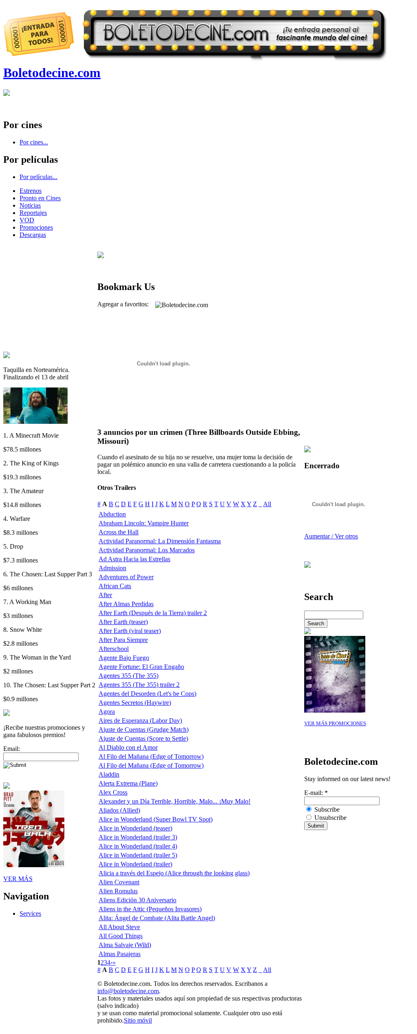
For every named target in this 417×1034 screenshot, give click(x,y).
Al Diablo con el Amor (128, 747)
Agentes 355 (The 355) (128, 675)
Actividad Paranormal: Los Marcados (147, 550)
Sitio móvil (138, 1020)
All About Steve (119, 926)
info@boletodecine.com (128, 991)
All (267, 503)
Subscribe (326, 809)
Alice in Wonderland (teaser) (135, 828)
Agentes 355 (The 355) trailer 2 (139, 684)
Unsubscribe (330, 817)
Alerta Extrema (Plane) (128, 783)
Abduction (112, 514)
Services (30, 913)
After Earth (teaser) (123, 621)
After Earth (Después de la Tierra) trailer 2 (153, 612)
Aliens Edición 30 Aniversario (137, 900)
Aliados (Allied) (119, 810)
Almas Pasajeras (119, 953)
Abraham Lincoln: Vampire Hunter (144, 523)
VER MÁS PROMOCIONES (335, 723)
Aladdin (109, 774)
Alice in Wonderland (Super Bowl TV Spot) (156, 819)
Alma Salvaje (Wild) (125, 944)
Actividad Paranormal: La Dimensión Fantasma (160, 541)
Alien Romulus (118, 891)
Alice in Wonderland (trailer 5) (138, 855)
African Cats (115, 585)
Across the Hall (118, 532)
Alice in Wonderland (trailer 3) (138, 837)
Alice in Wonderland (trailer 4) (138, 846)
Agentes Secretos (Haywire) (135, 702)
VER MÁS (18, 878)
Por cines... (34, 142)
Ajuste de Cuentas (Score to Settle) (143, 738)
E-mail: (316, 792)
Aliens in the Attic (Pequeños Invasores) (150, 909)
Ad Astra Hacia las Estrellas (134, 559)
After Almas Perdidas (126, 603)
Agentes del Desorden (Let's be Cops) (147, 693)
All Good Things (121, 935)
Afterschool (114, 648)
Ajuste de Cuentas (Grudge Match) (144, 729)
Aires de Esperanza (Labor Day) (140, 720)
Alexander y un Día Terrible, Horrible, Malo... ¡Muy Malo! (174, 801)
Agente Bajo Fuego (124, 657)
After (105, 594)
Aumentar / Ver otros (331, 536)
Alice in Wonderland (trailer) (135, 864)
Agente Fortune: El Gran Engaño (141, 666)
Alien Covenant (119, 882)
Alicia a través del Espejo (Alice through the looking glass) (174, 873)
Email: (11, 748)
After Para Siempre (123, 639)
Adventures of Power (126, 576)
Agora (107, 711)
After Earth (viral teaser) (130, 630)
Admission (112, 568)
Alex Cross (113, 792)
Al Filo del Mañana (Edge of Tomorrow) (151, 756)
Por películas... (38, 176)
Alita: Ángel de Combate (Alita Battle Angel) (157, 917)
